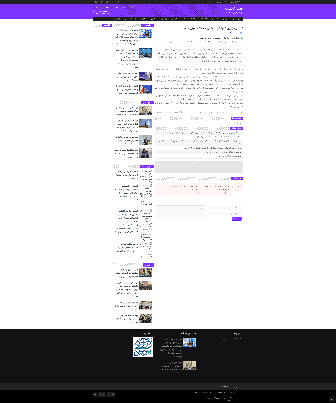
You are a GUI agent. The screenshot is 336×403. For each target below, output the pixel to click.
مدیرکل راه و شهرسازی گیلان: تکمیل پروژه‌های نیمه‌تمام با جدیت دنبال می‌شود (127, 141)
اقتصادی (204, 18)
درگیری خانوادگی (237, 123)
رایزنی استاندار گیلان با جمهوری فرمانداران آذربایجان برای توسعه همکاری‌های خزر (127, 247)
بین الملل (236, 18)
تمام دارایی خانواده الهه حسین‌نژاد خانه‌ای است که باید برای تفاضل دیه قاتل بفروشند (212, 148)
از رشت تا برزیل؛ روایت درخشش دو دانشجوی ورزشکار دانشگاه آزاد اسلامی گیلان (126, 273)
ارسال (236, 33)
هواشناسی (128, 18)
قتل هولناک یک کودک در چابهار (229, 156)
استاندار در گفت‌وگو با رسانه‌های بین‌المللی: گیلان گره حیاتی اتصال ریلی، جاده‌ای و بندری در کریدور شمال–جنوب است (126, 193)
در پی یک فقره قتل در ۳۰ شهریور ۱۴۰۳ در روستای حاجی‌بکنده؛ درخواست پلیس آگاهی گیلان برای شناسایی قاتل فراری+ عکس (199, 142)
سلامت (194, 18)
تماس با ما (124, 6)
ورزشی (164, 18)
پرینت (227, 32)
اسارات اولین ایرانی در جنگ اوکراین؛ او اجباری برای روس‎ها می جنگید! (127, 175)
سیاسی (226, 18)
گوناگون (117, 18)
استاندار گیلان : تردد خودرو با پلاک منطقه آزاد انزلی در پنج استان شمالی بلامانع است (127, 90)
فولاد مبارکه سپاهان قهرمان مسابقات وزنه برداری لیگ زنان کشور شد (127, 319)
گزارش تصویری (235, 2)
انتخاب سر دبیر (222, 2)
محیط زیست (141, 18)
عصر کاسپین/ (237, 77)
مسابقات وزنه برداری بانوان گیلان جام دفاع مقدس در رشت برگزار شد (126, 306)
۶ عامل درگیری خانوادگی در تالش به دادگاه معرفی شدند (213, 28)
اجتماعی (215, 18)
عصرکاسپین (222, 400)
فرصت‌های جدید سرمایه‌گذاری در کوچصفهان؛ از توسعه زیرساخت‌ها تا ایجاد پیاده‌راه (127, 111)
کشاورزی (154, 18)
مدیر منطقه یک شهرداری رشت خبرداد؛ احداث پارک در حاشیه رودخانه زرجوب (126, 153)
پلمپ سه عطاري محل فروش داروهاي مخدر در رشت (222, 152)
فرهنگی (174, 18)
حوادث (184, 18)
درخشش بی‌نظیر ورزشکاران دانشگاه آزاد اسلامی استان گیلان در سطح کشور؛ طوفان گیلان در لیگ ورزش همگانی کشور (127, 289)
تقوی (172, 42)
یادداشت (210, 2)
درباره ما (116, 6)
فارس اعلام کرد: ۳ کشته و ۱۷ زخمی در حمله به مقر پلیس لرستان (218, 136)
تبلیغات (132, 6)
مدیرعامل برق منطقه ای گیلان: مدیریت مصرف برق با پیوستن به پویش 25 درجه (126, 77)
